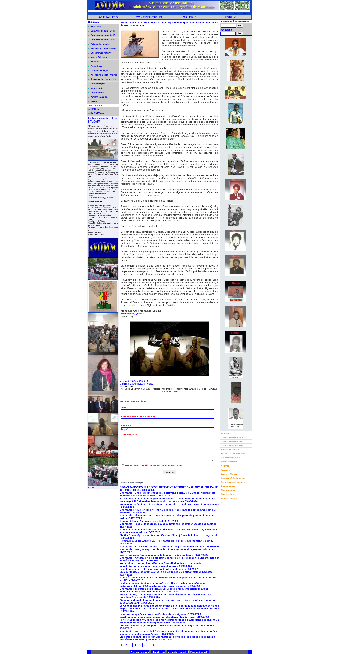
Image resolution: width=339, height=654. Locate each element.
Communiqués (97, 84)
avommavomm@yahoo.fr (101, 197)
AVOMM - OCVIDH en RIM (103, 48)
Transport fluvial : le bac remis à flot (141, 521)
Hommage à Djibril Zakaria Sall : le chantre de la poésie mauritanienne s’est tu (166, 540)
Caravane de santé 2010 (102, 35)
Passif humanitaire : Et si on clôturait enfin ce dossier (152, 569)
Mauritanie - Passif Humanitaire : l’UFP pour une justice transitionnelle (162, 546)
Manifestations (97, 88)
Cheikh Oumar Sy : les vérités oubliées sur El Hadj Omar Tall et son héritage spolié (169, 535)
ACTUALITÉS (108, 17)
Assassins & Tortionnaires (103, 75)
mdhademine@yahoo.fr (132, 314)
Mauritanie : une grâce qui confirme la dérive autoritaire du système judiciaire (166, 549)
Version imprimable (163, 388)
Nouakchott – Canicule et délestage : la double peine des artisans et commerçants (169, 504)
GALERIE (190, 17)
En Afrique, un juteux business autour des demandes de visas (157, 617)
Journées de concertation (103, 79)
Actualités (95, 26)
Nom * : (125, 407)
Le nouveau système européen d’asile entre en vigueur (153, 614)
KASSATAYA (97, 113)
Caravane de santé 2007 (102, 31)
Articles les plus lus (100, 44)
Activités (95, 61)
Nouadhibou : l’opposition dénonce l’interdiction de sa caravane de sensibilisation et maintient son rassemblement (160, 565)
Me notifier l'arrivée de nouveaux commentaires (153, 465)
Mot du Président (99, 57)
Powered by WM (199, 651)
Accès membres (140, 651)
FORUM (230, 17)
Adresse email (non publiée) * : (139, 416)
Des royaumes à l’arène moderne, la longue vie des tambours (156, 554)
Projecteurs (96, 66)
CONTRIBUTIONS (149, 17)
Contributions (97, 92)
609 (155, 645)
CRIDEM (94, 109)
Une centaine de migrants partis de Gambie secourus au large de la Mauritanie (167, 625)
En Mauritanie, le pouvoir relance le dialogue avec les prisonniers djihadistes (166, 571)
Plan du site (158, 651)
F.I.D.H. (93, 101)
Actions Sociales (99, 97)
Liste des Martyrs (99, 70)
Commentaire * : (130, 434)
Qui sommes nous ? (100, 53)
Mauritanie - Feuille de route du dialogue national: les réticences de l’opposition (168, 523)
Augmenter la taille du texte (191, 388)
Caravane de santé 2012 (102, 39)
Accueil (125, 388)
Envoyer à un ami (140, 388)
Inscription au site (177, 651)
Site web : (127, 425)
